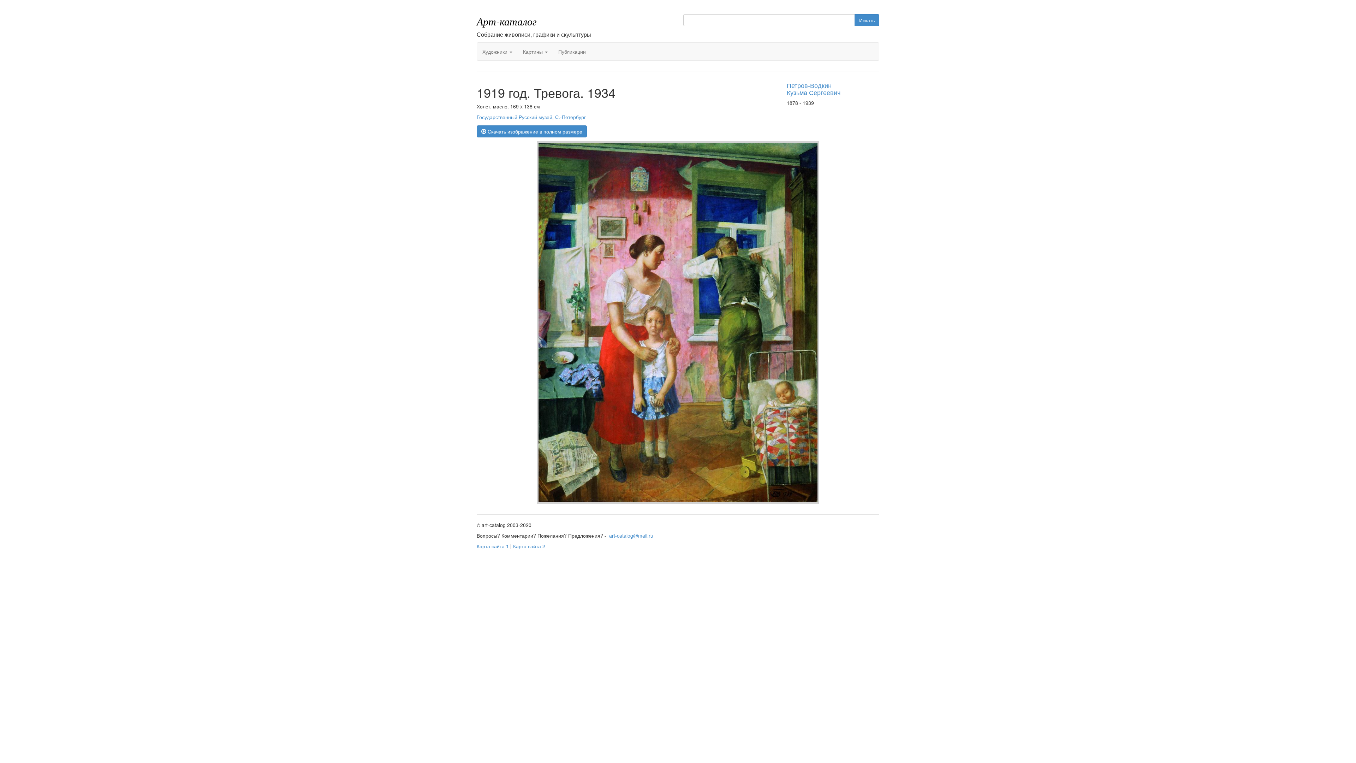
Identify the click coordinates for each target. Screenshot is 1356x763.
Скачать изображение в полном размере (534, 131)
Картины (533, 51)
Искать (867, 20)
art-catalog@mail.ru (631, 535)
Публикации (572, 51)
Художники (495, 51)
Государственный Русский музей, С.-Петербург (531, 116)
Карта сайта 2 (529, 546)
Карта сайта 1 (493, 546)
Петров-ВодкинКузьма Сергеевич (813, 89)
